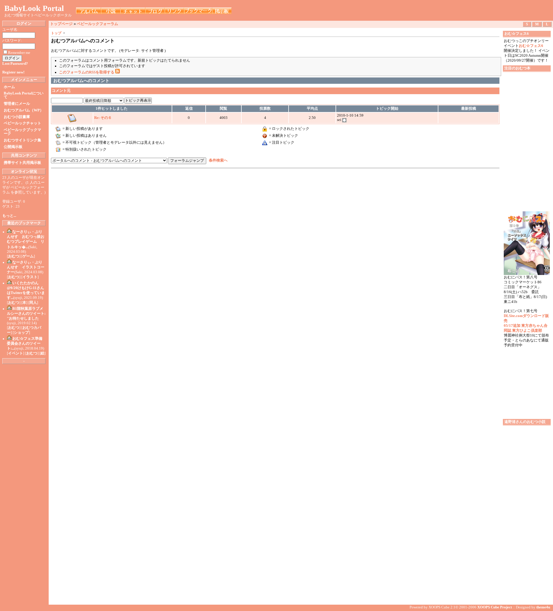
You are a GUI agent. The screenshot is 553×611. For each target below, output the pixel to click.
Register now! (13, 72)
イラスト (29, 277)
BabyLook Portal (34, 8)
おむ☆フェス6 (531, 46)
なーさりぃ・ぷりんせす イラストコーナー (25, 267)
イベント (15, 353)
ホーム (9, 87)
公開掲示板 (13, 147)
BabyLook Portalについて (23, 95)
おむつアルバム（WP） (23, 110)
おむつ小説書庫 (17, 117)
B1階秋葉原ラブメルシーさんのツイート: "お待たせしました (26, 313)
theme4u (543, 607)
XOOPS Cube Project (494, 607)
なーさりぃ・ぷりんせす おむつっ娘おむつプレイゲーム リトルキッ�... (25, 239)
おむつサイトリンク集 (22, 140)
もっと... (9, 216)
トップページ (61, 24)
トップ (56, 33)
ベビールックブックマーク (22, 132)
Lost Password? (15, 64)
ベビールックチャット (22, 123)
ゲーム (28, 256)
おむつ (13, 256)
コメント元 (61, 91)
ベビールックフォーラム (97, 24)
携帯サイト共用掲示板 (22, 163)
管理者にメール (17, 104)
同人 (33, 303)
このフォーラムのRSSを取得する (87, 72)
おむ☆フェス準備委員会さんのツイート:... (24, 343)
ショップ (21, 333)
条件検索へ (218, 161)
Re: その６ (103, 118)
